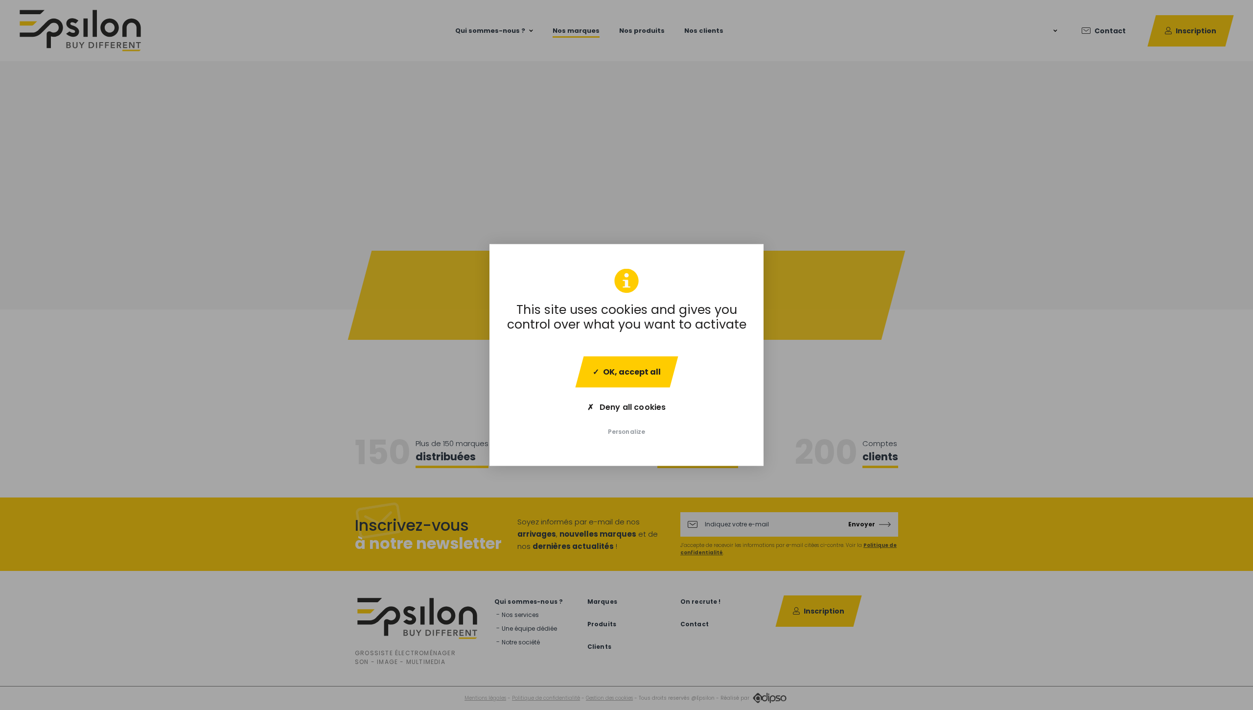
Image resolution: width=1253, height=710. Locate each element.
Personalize (626, 431)
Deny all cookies (632, 407)
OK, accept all (632, 372)
